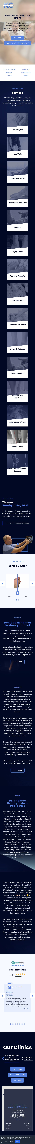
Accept (17, 1141)
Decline (11, 1141)
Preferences (5, 1141)
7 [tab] (21, 1024)
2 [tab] (18, 600)
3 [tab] (14, 1024)
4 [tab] (15, 1024)
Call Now (17, 38)
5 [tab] (17, 1024)
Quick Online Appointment (17, 43)
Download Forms (17, 1075)
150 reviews (18, 976)
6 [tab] (19, 1024)
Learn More (17, 662)
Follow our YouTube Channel (17, 523)
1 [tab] (16, 600)
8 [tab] (22, 1024)
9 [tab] (24, 1024)
